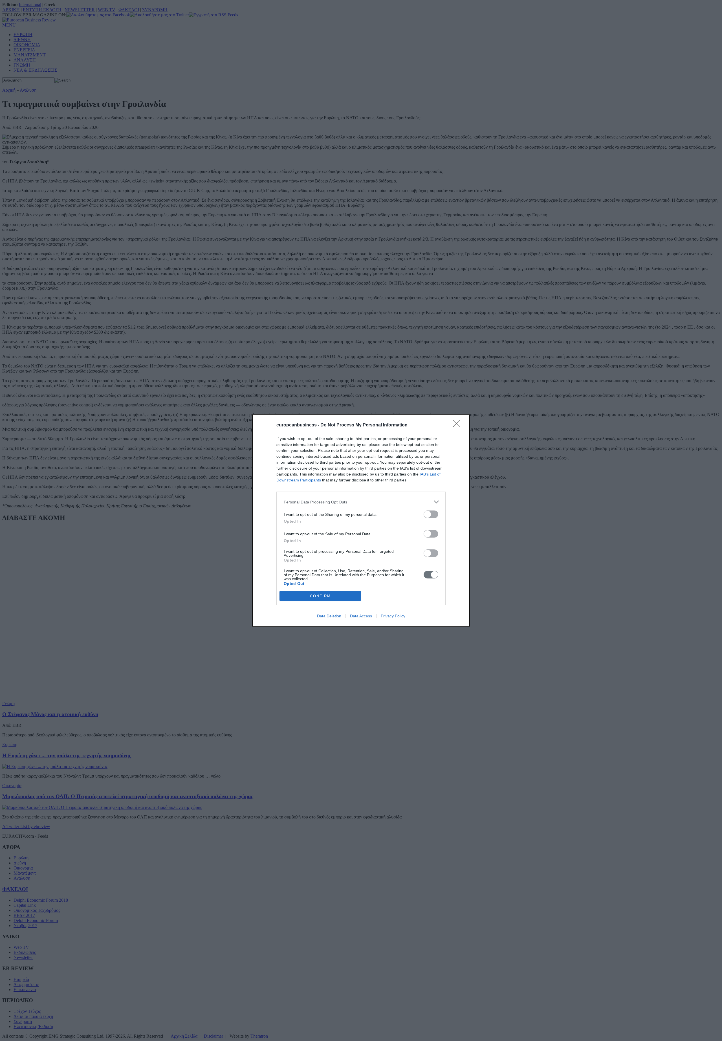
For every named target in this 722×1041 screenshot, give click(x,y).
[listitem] (361, 502)
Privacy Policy (393, 616)
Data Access (361, 616)
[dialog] (361, 520)
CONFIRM (320, 596)
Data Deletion (329, 616)
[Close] (458, 425)
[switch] (431, 514)
